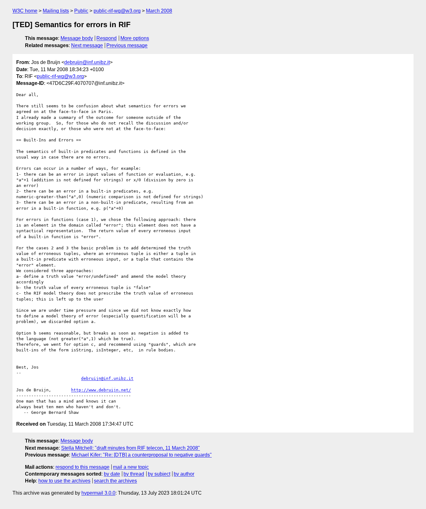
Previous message (127, 45)
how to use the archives (64, 480)
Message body (77, 38)
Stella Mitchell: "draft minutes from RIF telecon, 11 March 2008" (130, 448)
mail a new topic (131, 467)
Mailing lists (56, 10)
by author (184, 474)
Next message (87, 45)
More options (134, 38)
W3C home (24, 10)
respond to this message (82, 467)
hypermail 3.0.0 (98, 493)
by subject (159, 474)
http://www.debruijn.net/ (101, 390)
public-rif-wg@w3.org (117, 10)
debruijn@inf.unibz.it (87, 62)
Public (81, 10)
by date (112, 474)
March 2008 (159, 10)
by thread (133, 474)
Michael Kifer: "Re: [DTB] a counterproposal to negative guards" (141, 455)
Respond (106, 38)
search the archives (115, 480)
